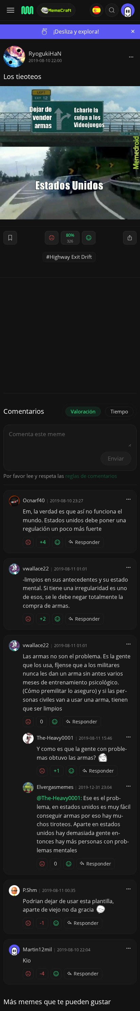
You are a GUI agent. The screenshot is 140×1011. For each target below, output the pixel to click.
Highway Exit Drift (71, 256)
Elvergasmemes (55, 786)
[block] (131, 56)
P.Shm (29, 890)
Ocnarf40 (33, 500)
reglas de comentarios (91, 475)
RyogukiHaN (45, 53)
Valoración (83, 411)
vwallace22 (35, 568)
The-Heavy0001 (55, 737)
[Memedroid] (26, 10)
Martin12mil (37, 949)
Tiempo (119, 411)
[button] (112, 10)
